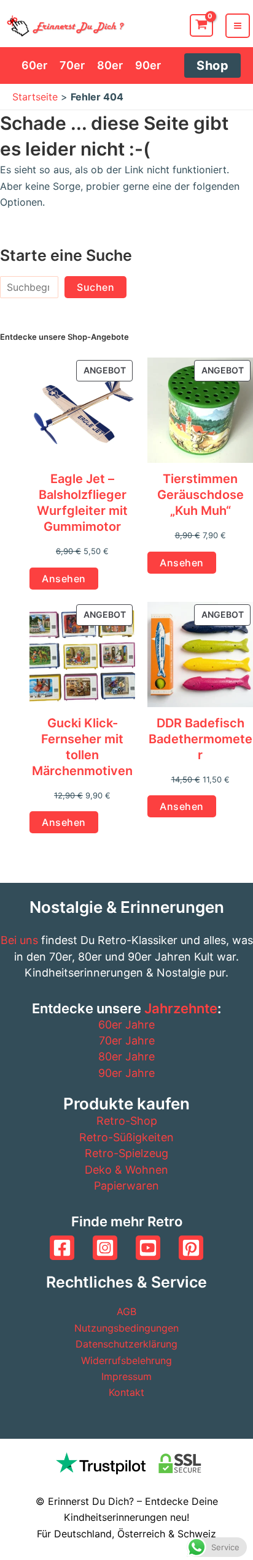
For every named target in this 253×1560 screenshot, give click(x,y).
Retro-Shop (126, 1120)
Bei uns (19, 940)
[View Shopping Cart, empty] (201, 25)
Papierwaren (126, 1185)
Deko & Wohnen (126, 1169)
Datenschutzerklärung (126, 1344)
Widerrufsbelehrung (126, 1360)
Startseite (35, 97)
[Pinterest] (191, 1248)
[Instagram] (105, 1248)
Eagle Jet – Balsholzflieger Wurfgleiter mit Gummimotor (82, 502)
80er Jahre (126, 1056)
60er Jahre (126, 1024)
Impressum (126, 1376)
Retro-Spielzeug (126, 1153)
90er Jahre (126, 1073)
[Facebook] (62, 1248)
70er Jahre (127, 1040)
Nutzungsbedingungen (126, 1328)
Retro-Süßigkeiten (126, 1137)
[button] (212, 65)
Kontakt (126, 1392)
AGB (126, 1311)
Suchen (95, 287)
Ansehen (64, 578)
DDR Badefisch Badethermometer (200, 739)
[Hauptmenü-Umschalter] (237, 25)
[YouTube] (148, 1248)
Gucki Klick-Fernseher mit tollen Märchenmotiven (82, 747)
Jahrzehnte (180, 1008)
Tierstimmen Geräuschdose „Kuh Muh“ (200, 494)
